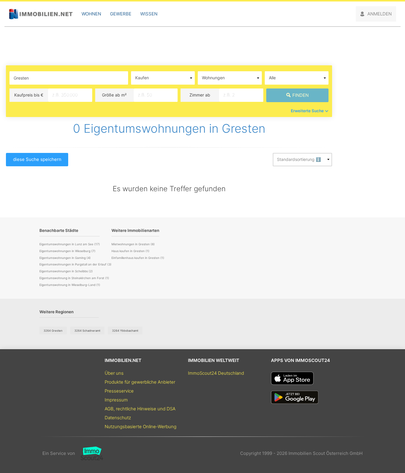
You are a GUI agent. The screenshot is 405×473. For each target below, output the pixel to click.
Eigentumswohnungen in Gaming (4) (65, 258)
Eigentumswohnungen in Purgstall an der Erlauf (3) (75, 264)
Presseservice (119, 391)
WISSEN (148, 14)
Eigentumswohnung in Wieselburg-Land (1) (69, 285)
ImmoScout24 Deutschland (216, 373)
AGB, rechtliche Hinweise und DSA (140, 409)
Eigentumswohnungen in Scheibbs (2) (66, 271)
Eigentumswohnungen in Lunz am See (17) (69, 244)
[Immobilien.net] (41, 14)
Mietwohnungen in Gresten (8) (133, 244)
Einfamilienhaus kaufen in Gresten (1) (137, 258)
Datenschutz (118, 417)
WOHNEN (91, 14)
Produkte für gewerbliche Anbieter (140, 382)
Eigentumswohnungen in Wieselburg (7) (67, 251)
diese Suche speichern (37, 159)
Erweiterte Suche (307, 110)
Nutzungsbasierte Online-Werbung (140, 426)
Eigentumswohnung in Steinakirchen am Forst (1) (74, 278)
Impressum (116, 400)
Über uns (114, 373)
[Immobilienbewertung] (89, 453)
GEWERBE (120, 14)
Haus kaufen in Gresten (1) (130, 251)
